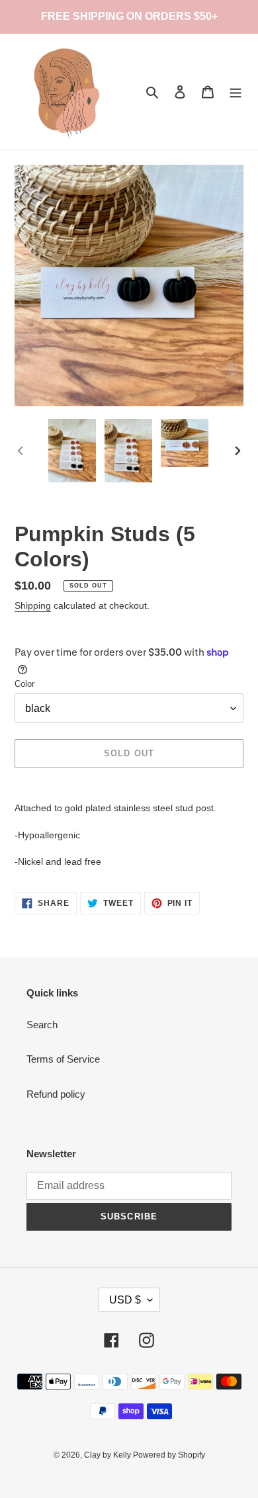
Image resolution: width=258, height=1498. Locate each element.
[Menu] (235, 91)
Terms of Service (63, 1059)
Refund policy (55, 1094)
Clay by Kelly (108, 1455)
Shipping (33, 605)
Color (24, 684)
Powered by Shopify (169, 1455)
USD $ (125, 1299)
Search (42, 1024)
